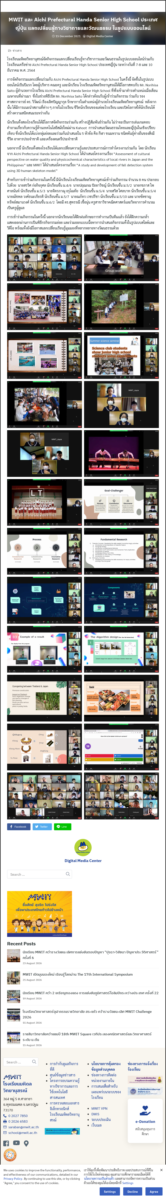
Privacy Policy (13, 1178)
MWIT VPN (99, 1108)
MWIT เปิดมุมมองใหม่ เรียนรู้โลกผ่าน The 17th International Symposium (78, 974)
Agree (154, 1191)
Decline (133, 1191)
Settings (127, 1183)
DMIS (95, 1114)
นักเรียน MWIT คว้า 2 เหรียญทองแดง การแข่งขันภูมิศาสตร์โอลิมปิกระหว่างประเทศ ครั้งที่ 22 (91, 993)
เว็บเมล (96, 1125)
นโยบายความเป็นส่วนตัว (99, 1178)
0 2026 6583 (17, 1121)
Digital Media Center (99, 36)
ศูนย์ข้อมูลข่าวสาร (62, 1075)
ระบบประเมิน (101, 1119)
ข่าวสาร (17, 50)
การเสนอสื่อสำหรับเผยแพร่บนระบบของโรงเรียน (106, 1092)
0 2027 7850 (17, 1115)
